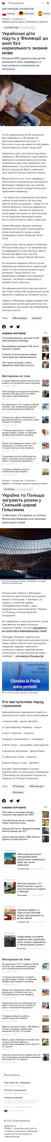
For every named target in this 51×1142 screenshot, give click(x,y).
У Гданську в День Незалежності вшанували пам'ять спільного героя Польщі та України (20, 419)
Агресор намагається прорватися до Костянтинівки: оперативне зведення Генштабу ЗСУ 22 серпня (21, 1057)
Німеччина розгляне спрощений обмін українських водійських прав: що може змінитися (31, 859)
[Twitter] (18, 327)
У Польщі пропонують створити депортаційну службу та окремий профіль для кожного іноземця (19, 432)
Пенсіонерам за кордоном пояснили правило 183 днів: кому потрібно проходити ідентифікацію (20, 393)
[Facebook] (4, 327)
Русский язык (16, 1110)
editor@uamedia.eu (14, 1085)
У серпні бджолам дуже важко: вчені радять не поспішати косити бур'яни (21, 381)
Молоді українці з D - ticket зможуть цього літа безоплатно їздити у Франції (31, 887)
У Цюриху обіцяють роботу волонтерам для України (16, 470)
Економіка (22, 895)
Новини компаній (13, 1097)
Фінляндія (20, 318)
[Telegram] (11, 327)
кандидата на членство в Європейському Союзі (24, 629)
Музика (18, 792)
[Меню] (3, 3)
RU (43, 3)
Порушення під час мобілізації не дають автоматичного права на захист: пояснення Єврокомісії (19, 458)
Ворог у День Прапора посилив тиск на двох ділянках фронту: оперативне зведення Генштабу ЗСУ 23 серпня (21, 1043)
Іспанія (46, 13)
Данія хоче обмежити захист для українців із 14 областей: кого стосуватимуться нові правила (19, 445)
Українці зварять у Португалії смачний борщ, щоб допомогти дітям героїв (30, 913)
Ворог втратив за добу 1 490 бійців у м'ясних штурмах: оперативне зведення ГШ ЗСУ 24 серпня (21, 1028)
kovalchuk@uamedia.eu (16, 1093)
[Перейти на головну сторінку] (25, 3)
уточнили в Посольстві (29, 656)
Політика (9, 489)
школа (37, 318)
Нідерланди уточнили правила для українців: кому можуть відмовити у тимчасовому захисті (31, 940)
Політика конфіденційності (18, 1107)
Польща (11, 13)
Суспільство (11, 27)
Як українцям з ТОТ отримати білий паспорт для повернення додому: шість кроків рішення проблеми (20, 406)
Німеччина (29, 13)
